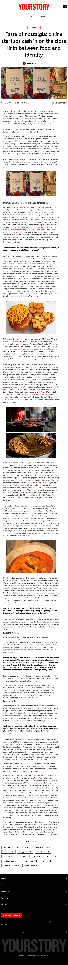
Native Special (30, 866)
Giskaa (41, 778)
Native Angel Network (11, 341)
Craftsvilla (22, 856)
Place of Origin (37, 483)
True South (47, 861)
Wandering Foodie (10, 866)
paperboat (8, 852)
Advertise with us (30, 841)
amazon (7, 847)
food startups (42, 852)
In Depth (33, 28)
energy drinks (24, 852)
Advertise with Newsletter (12, 915)
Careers (26, 922)
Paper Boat (48, 210)
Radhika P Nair (32, 64)
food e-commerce (28, 861)
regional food (9, 861)
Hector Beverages (43, 847)
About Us (4, 922)
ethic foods (50, 856)
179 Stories (43, 63)
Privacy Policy (49, 922)
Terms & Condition (6, 925)
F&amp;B (7, 856)
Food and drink (23, 847)
